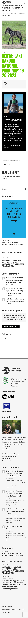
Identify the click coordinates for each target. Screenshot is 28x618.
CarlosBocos (10, 299)
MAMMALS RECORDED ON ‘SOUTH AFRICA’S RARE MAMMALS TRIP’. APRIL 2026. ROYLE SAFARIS (13, 263)
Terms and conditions (9, 456)
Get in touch (6, 459)
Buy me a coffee (7, 461)
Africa (3, 160)
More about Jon (7, 449)
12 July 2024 (5, 52)
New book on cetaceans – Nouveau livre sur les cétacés (12, 244)
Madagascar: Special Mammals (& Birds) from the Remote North (15, 280)
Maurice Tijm (10, 278)
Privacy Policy (21, 609)
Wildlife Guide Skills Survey (12, 252)
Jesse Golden (10, 526)
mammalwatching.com (9, 609)
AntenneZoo (10, 288)
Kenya (6, 160)
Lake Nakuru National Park (14, 160)
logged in (12, 176)
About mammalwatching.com (11, 454)
